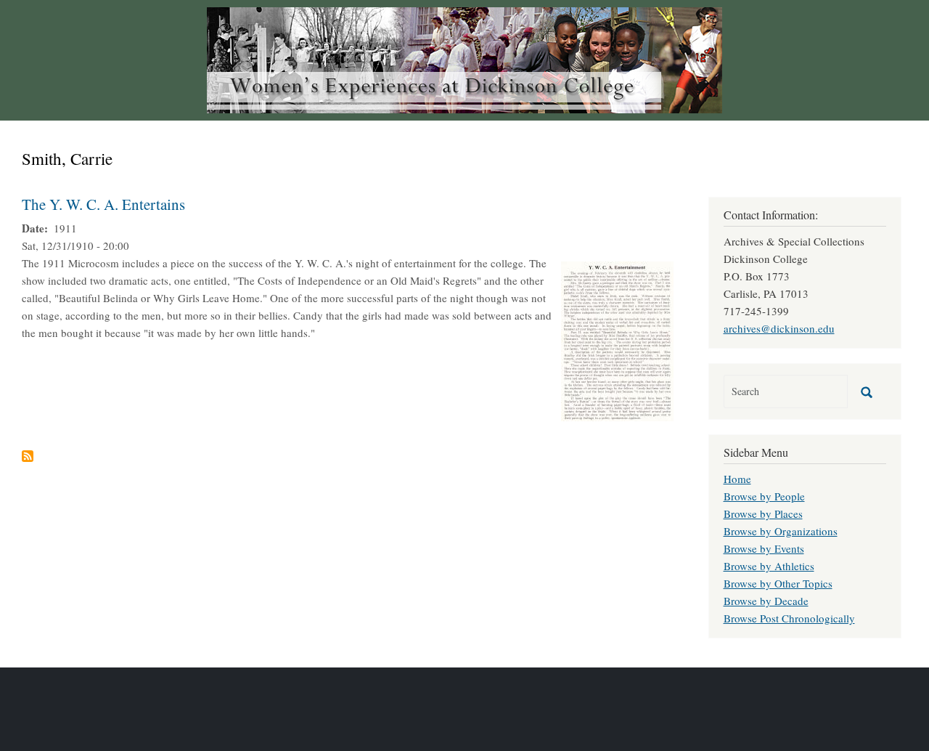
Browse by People (764, 496)
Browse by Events (764, 548)
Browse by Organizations (781, 531)
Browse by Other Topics (778, 583)
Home (737, 478)
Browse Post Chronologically (789, 618)
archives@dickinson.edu (779, 328)
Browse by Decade (766, 600)
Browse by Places (763, 513)
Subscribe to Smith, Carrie (27, 456)
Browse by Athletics (769, 566)
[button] (617, 339)
